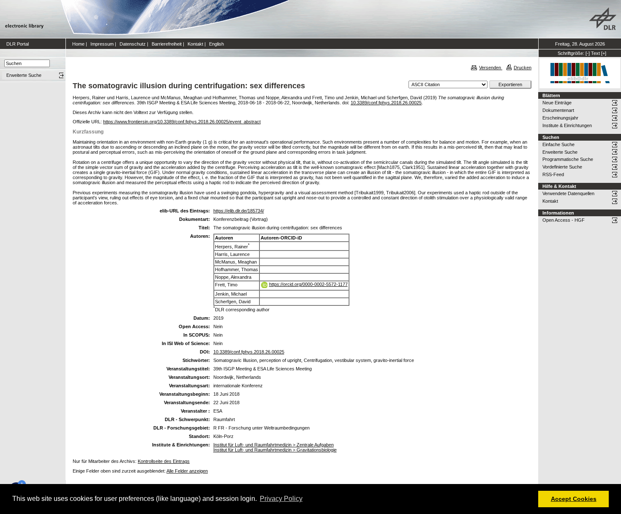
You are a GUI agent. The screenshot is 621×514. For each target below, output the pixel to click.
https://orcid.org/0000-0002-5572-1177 (308, 284)
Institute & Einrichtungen (567, 125)
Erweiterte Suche (559, 152)
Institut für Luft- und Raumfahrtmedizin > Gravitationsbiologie (275, 449)
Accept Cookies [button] (573, 498)
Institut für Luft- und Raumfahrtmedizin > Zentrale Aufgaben (273, 444)
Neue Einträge (557, 102)
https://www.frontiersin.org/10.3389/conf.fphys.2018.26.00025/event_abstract (182, 121)
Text (595, 53)
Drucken (522, 67)
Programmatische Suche (567, 159)
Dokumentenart (558, 110)
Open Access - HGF (563, 220)
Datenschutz (133, 43)
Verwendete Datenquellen (568, 193)
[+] (603, 53)
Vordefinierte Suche (562, 166)
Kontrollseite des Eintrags (164, 461)
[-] (588, 53)
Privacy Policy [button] (281, 498)
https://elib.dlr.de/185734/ (238, 210)
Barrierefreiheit (167, 43)
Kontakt (195, 43)
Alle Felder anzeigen (187, 470)
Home (78, 43)
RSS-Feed (553, 174)
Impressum (102, 43)
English (216, 43)
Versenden (490, 67)
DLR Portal (17, 43)
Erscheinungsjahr (560, 117)
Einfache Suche (558, 144)
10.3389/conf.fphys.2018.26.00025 (386, 102)
